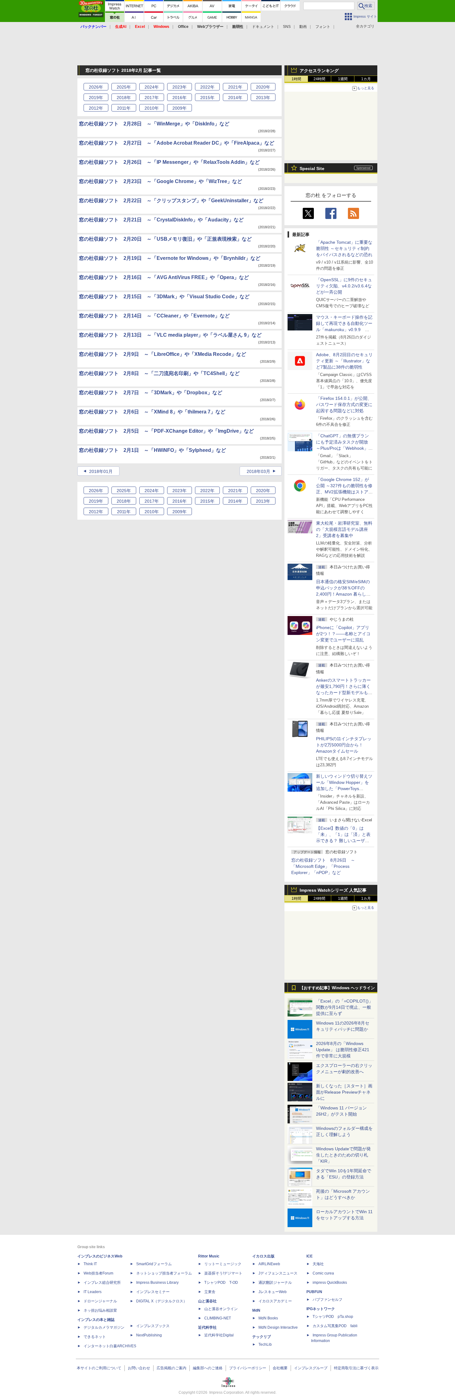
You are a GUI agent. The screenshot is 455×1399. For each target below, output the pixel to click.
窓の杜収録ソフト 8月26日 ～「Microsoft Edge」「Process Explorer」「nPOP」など (323, 866)
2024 (152, 87)
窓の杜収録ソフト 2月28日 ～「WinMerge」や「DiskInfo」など (154, 123)
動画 (303, 26)
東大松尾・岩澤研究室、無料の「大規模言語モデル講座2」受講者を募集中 (344, 529)
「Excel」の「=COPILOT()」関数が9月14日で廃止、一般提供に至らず (344, 1007)
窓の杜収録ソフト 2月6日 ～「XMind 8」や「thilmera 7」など (152, 411)
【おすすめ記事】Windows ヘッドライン (337, 988)
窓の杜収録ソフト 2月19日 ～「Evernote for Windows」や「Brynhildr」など (169, 258)
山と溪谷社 (207, 1301)
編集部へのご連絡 (208, 1368)
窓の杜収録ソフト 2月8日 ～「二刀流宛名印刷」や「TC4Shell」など (159, 373)
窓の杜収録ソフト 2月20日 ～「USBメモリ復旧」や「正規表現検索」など (165, 239)
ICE (309, 1256)
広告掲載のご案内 (171, 1368)
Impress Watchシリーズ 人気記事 (333, 890)
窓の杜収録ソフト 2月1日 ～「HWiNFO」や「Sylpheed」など (152, 450)
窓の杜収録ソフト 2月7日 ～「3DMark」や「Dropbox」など (150, 392)
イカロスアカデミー (275, 1301)
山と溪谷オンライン (221, 1309)
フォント (322, 26)
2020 (263, 87)
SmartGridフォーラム (154, 1264)
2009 (179, 108)
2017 (152, 97)
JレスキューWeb (272, 1292)
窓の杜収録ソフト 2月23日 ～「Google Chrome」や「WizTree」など (160, 181)
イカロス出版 (263, 1256)
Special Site (312, 168)
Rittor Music (208, 1256)
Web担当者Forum (98, 1273)
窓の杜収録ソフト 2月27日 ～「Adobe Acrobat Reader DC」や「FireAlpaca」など (176, 143)
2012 (96, 108)
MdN (256, 1310)
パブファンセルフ (327, 1299)
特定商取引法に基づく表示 (356, 1368)
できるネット (95, 1337)
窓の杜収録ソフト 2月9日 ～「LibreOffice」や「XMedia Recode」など (162, 354)
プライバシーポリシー (247, 1368)
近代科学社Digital (219, 1335)
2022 (207, 87)
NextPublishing (149, 1335)
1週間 (343, 79)
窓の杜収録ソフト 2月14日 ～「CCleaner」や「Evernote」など (154, 315)
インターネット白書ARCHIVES (110, 1346)
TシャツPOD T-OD (221, 1282)
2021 (235, 87)
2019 (96, 97)
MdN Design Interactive (278, 1327)
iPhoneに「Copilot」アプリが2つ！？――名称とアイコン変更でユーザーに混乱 (343, 633)
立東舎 (209, 1292)
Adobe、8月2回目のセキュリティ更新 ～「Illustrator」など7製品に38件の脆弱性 (344, 360)
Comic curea (323, 1273)
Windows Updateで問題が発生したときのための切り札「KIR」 (343, 1155)
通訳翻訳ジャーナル (275, 1282)
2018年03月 (258, 471)
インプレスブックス (153, 1326)
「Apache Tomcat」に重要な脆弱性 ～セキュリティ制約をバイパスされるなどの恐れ (344, 248)
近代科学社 (207, 1327)
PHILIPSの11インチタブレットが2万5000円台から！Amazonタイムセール (343, 745)
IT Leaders (93, 1292)
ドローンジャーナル (100, 1301)
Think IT (90, 1264)
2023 (179, 87)
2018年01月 (101, 471)
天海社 (318, 1264)
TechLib (265, 1344)
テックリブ (261, 1337)
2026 (96, 87)
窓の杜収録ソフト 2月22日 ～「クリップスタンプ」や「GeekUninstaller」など (171, 200)
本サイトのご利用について (99, 1368)
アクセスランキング (319, 70)
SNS (287, 26)
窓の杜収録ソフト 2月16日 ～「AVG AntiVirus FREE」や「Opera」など (164, 277)
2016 (179, 97)
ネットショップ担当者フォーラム (164, 1273)
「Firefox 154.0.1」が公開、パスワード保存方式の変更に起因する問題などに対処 (344, 404)
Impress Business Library (157, 1282)
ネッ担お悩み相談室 (100, 1310)
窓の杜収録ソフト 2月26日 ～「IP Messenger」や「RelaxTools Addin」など (169, 162)
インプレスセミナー (153, 1292)
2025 (124, 87)
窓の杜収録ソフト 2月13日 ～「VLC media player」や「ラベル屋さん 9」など (170, 335)
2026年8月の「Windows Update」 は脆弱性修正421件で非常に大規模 (342, 1049)
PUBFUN (314, 1292)
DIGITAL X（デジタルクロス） (161, 1301)
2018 (124, 97)
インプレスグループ (310, 1368)
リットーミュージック (222, 1264)
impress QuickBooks (330, 1282)
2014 (235, 97)
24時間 (319, 79)
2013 (263, 97)
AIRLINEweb (269, 1264)
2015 (207, 97)
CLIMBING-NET (217, 1318)
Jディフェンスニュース (277, 1273)
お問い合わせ (139, 1368)
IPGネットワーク (320, 1309)
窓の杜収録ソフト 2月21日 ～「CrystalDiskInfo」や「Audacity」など (161, 219)
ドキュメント (263, 26)
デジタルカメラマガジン (104, 1327)
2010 (152, 108)
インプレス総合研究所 (102, 1282)
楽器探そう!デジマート (223, 1273)
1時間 (296, 79)
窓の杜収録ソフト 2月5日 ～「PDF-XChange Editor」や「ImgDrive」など (166, 431)
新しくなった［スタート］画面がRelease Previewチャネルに (344, 1092)
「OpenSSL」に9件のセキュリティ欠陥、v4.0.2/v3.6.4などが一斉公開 (344, 286)
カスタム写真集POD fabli (335, 1326)
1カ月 (366, 79)
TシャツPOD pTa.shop (333, 1316)
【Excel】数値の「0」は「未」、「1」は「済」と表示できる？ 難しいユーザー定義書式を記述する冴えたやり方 (344, 840)
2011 (124, 108)
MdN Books (268, 1318)
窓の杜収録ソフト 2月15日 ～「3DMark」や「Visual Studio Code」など (164, 296)
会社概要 (280, 1368)
